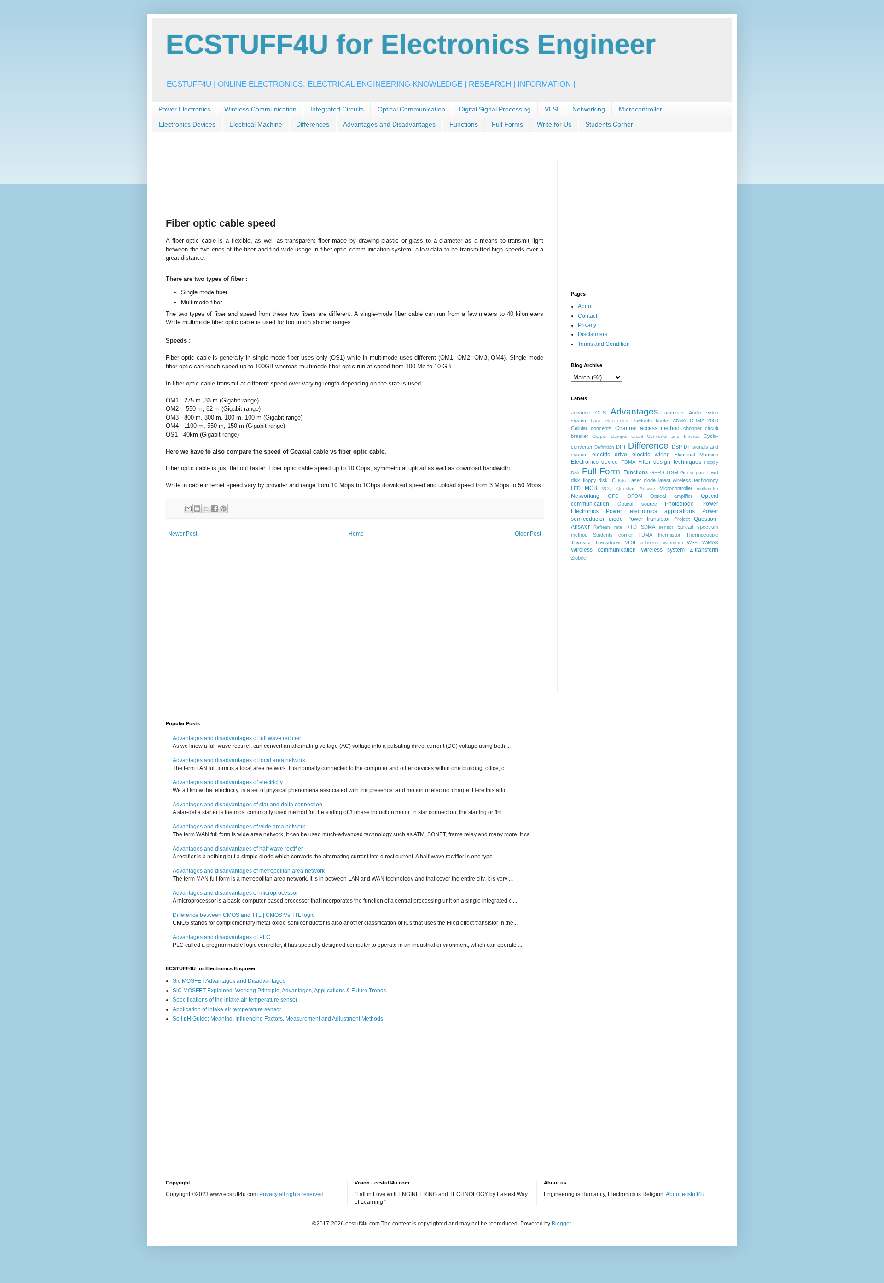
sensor (666, 527)
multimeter (707, 488)
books (662, 420)
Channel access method (647, 428)
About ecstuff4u (685, 1194)
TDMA (645, 534)
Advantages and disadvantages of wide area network (239, 826)
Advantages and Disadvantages (389, 124)
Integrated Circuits (337, 109)
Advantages (634, 411)
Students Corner (609, 124)
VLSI (551, 109)
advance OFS (588, 412)
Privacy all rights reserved (291, 1194)
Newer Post (182, 534)
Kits (622, 480)
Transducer (608, 542)
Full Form (601, 471)
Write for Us (554, 124)
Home (356, 534)
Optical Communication (411, 109)
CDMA (679, 420)
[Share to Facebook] (214, 508)
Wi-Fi (692, 542)
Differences (312, 124)
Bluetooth (641, 420)
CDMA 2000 (704, 420)
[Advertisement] (333, 180)
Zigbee (578, 557)
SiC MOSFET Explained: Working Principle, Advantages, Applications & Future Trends (279, 990)
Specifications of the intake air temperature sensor (235, 1000)
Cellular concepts (591, 428)
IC (613, 480)
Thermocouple (702, 534)
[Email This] (188, 508)
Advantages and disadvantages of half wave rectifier (238, 849)
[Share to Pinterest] (223, 508)
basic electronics (609, 420)
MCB (591, 488)
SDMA (648, 527)
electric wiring (651, 454)
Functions (463, 124)
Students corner (613, 534)
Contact (587, 316)
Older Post (528, 534)
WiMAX (710, 542)
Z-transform (704, 550)
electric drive (609, 454)
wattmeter (673, 542)
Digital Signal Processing (495, 109)
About (585, 306)
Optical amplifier (671, 496)
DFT (621, 446)
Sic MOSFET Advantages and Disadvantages (229, 981)
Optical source (637, 504)
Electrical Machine (255, 124)
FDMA (628, 462)
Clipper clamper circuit (617, 436)
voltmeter (649, 542)
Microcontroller (640, 109)
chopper (692, 428)
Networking (588, 109)
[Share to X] (205, 508)
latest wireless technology (688, 480)
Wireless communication (603, 550)
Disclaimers (592, 334)
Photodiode (679, 504)
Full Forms (507, 124)
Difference (648, 445)
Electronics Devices (187, 124)
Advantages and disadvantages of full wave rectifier (237, 738)
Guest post (692, 472)
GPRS (657, 472)
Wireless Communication (260, 109)
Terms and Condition (604, 344)
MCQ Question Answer (628, 488)
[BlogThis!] (197, 508)
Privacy (587, 325)
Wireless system (663, 550)
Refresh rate (607, 527)
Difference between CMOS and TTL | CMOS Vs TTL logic (243, 915)
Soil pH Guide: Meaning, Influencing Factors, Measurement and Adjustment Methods (278, 1018)
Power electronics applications (650, 511)
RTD (631, 527)
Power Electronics (184, 109)
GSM (672, 472)
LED (576, 488)
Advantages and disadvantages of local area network (239, 760)
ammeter (674, 412)
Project (682, 519)
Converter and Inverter (673, 436)
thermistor (669, 534)
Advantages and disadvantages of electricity (228, 782)
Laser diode (642, 480)
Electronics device (594, 462)
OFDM (634, 496)
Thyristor (581, 542)
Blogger (561, 1223)
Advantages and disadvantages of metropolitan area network (249, 871)
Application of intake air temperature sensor (227, 1009)
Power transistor (648, 519)
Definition (604, 446)
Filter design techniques (669, 462)
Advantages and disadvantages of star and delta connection (247, 804)
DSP (677, 446)
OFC (613, 496)
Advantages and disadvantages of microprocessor (235, 893)
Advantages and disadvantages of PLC (221, 937)
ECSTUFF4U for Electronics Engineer (411, 44)
